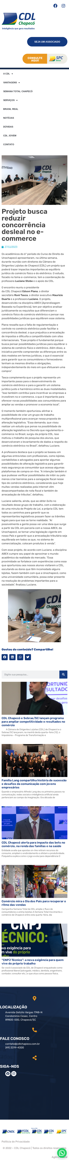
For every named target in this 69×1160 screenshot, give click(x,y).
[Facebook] (55, 6)
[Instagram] (63, 6)
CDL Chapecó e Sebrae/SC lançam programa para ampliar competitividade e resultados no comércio (33, 721)
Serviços (9, 100)
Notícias (8, 118)
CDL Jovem (9, 135)
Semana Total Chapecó (18, 91)
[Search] (63, 675)
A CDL (6, 73)
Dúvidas (8, 126)
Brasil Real (10, 109)
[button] (5, 657)
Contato (8, 144)
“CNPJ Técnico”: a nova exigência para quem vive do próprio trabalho (33, 961)
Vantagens (10, 82)
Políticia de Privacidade (16, 1141)
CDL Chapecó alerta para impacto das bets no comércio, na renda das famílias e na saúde (33, 844)
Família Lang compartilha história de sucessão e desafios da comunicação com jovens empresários (34, 784)
